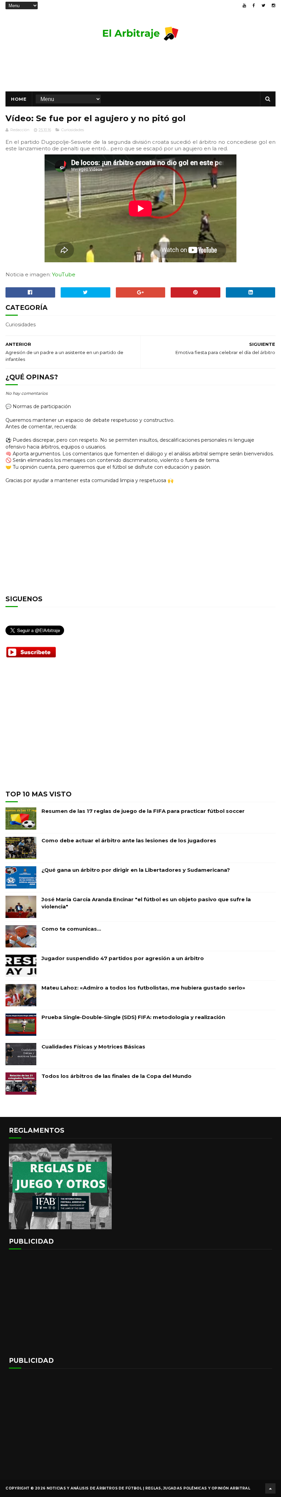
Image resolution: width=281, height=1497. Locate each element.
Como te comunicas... (71, 929)
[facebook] (253, 5)
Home (18, 99)
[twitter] (263, 5)
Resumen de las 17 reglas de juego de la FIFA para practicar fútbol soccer (143, 811)
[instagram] (273, 5)
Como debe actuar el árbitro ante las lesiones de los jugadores (128, 840)
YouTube (63, 274)
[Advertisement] (140, 69)
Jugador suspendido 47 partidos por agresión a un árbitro (122, 958)
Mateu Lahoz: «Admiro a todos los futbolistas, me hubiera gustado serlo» (143, 987)
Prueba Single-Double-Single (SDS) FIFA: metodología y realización (133, 1017)
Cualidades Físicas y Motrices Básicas (93, 1046)
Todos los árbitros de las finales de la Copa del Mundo (116, 1076)
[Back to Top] (270, 1488)
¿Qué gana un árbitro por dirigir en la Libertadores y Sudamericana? (135, 870)
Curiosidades (72, 129)
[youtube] (244, 5)
